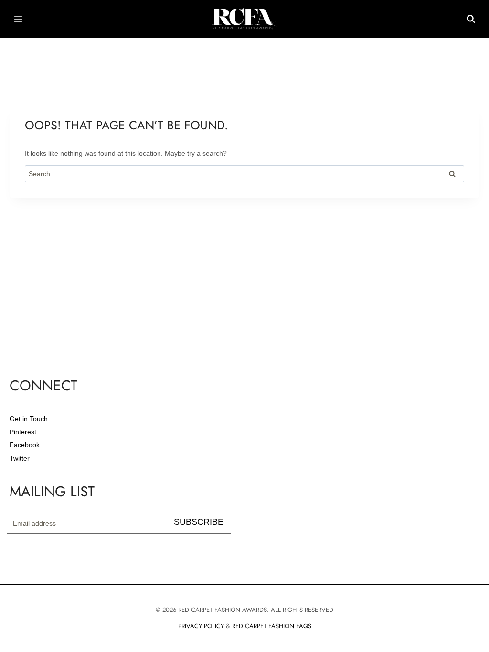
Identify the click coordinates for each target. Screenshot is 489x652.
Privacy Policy (201, 626)
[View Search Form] (470, 19)
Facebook (25, 445)
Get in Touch (29, 418)
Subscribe (198, 521)
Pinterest (23, 432)
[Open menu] (18, 18)
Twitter (20, 458)
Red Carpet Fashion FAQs (271, 626)
